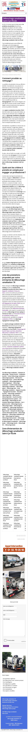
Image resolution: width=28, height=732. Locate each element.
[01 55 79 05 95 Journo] (14, 6)
